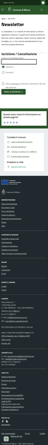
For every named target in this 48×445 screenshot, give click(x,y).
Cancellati (9, 72)
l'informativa (15, 83)
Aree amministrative (9, 203)
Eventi (3, 290)
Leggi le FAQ (6, 401)
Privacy (4, 384)
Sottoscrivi (10, 66)
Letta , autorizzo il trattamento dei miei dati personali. (25, 84)
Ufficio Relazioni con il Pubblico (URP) (15, 336)
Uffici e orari (5, 339)
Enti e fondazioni (7, 211)
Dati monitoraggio (8, 433)
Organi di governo (8, 215)
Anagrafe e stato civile (10, 238)
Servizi (27, 433)
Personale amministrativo (11, 218)
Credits (42, 433)
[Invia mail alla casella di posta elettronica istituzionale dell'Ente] (17, 317)
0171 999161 (14, 311)
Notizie (4, 266)
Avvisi (3, 273)
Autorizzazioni (6, 242)
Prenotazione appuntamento (12, 406)
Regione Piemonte (8, 3)
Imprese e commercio (9, 249)
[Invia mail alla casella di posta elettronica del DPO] (20, 356)
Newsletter (5, 424)
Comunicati (5, 270)
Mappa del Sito (16, 436)
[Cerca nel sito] (41, 10)
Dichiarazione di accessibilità (12, 395)
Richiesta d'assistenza (9, 409)
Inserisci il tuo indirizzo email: (12, 58)
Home (3, 18)
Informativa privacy (8, 387)
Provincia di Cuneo (8, 380)
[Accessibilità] (6, 439)
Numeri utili (5, 343)
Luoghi (4, 286)
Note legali (5, 391)
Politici (3, 222)
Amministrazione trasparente (12, 398)
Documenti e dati (8, 207)
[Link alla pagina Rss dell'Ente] (7, 421)
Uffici (3, 226)
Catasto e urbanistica (9, 246)
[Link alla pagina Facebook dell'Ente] (2, 421)
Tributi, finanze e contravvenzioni (14, 253)
